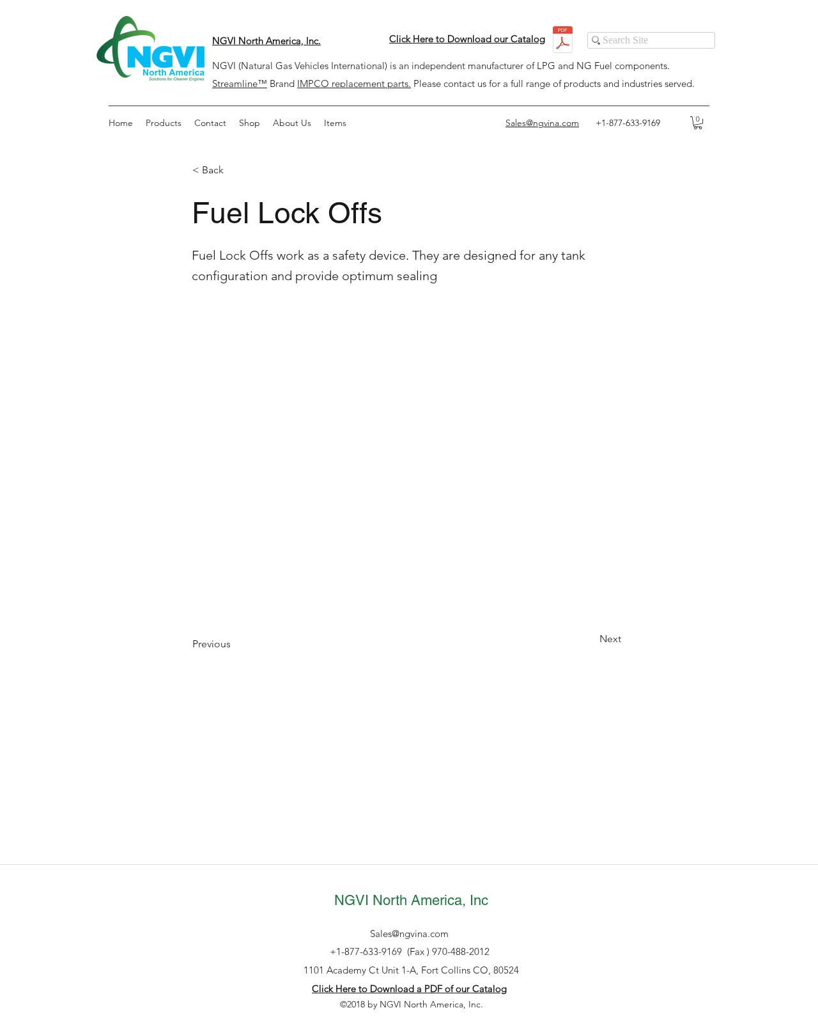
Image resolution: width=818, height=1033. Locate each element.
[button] (698, 122)
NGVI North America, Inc (411, 900)
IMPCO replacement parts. (354, 83)
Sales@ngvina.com (409, 933)
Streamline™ (239, 83)
